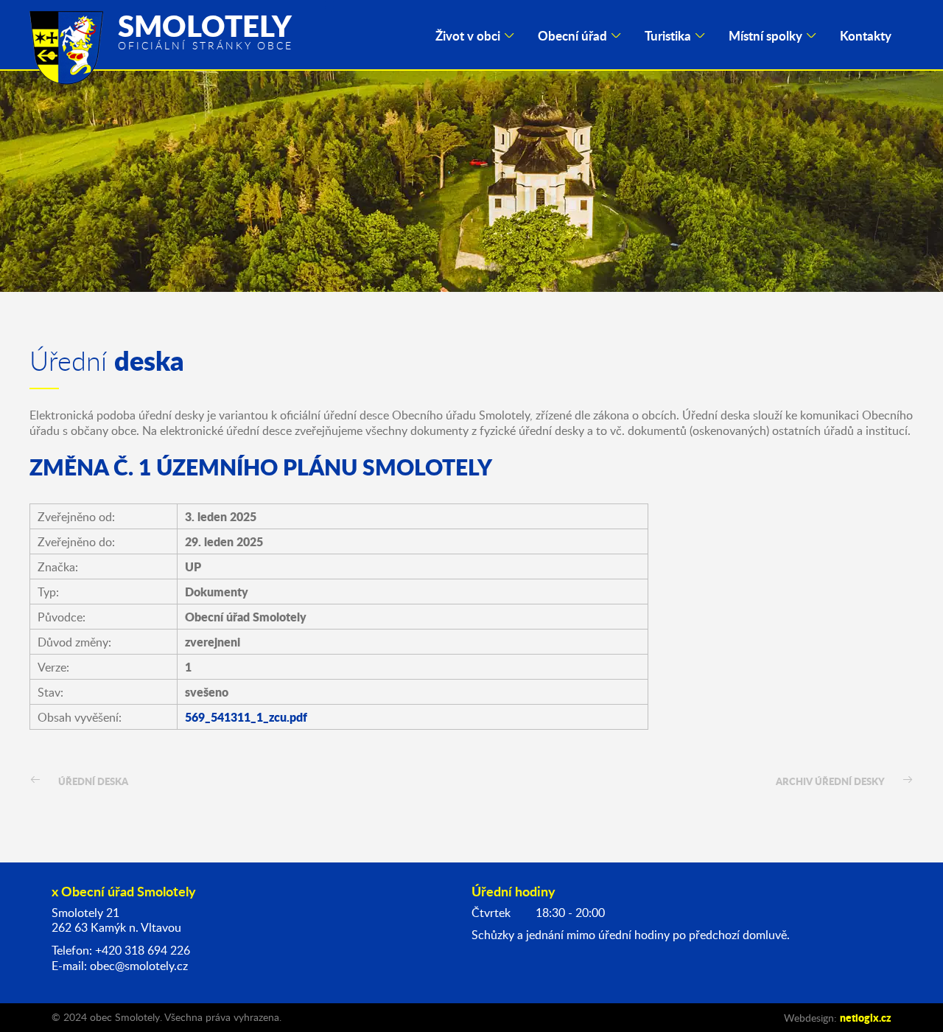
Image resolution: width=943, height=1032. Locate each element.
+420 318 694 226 (142, 950)
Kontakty (865, 35)
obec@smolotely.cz (139, 966)
